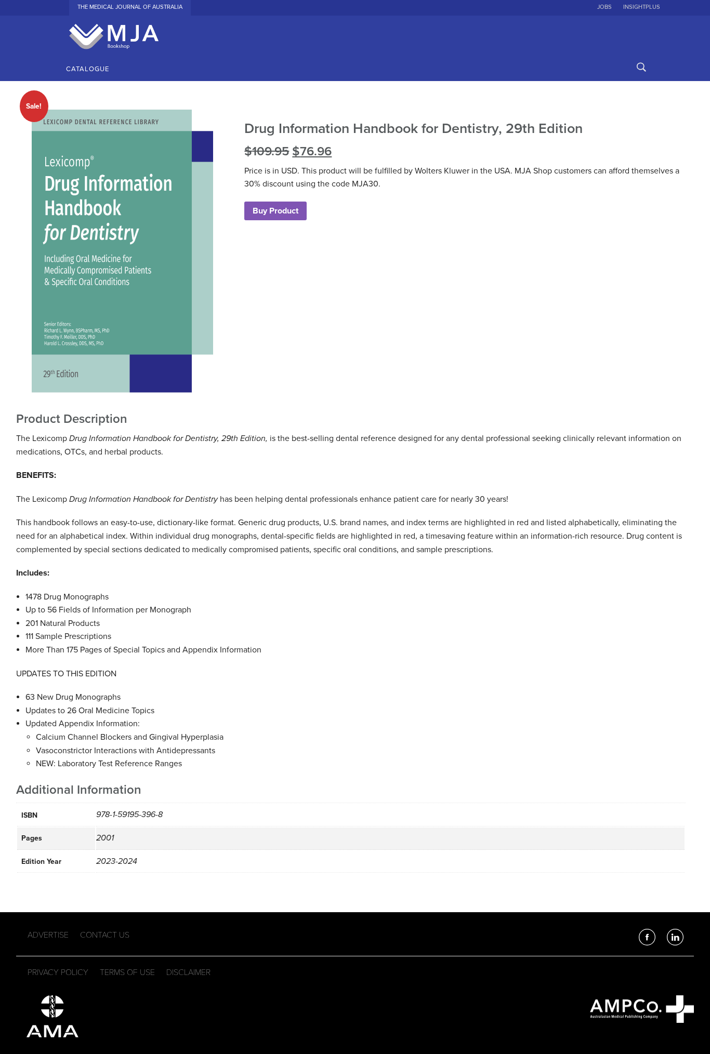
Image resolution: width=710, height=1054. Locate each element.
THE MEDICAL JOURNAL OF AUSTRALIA (129, 7)
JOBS (604, 7)
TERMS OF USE (127, 972)
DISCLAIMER (188, 972)
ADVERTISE (48, 935)
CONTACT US (104, 935)
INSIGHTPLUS (641, 7)
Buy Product (275, 211)
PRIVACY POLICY (58, 972)
